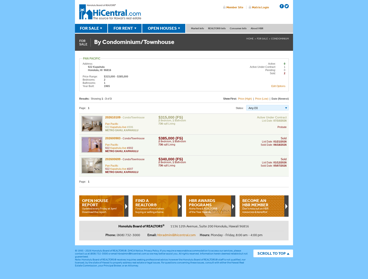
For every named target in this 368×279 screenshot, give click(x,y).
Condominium (280, 38)
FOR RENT (123, 28)
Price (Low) (261, 98)
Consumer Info (238, 28)
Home (250, 38)
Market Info (197, 28)
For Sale (262, 38)
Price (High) (245, 98)
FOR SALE (89, 28)
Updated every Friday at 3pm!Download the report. (99, 206)
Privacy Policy (151, 250)
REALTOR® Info (217, 28)
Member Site (234, 7)
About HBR (257, 28)
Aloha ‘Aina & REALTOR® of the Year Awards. (203, 206)
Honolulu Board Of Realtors (110, 12)
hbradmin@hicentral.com (176, 235)
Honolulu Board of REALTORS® (109, 250)
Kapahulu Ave (118, 127)
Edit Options (278, 86)
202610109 (113, 117)
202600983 (113, 138)
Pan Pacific (111, 123)
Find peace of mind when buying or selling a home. (149, 206)
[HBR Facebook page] (282, 6)
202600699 (113, 159)
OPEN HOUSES (162, 28)
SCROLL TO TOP (271, 253)
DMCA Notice (135, 250)
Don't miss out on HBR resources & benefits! (255, 206)
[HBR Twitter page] (287, 6)
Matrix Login (260, 7)
